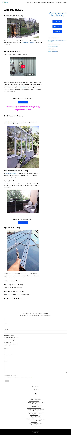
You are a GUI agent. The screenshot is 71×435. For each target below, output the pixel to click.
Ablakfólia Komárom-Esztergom (34, 409)
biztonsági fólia (22, 87)
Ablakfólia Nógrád (34, 410)
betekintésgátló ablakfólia (28, 42)
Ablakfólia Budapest (35, 398)
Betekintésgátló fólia (10, 339)
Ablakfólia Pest (34, 416)
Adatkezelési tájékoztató (10, 375)
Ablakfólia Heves (34, 414)
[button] (68, 2)
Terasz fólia (8, 345)
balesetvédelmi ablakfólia (10, 173)
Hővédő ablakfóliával (8, 122)
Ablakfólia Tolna (33, 420)
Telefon (6, 329)
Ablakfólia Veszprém (33, 423)
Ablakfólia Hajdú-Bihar (34, 413)
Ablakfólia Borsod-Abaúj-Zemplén (34, 402)
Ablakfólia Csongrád (34, 405)
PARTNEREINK (35, 432)
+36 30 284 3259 (23, 102)
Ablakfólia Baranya (34, 399)
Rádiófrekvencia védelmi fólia (12, 344)
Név (5, 316)
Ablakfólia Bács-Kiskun (34, 400)
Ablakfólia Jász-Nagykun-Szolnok (34, 407)
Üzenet (5, 361)
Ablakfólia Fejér (34, 406)
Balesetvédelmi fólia (10, 340)
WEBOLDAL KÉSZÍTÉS (35, 431)
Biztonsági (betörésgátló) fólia (12, 337)
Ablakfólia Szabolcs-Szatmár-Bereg (34, 419)
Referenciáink (57, 31)
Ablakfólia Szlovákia (35, 426)
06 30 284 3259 (35, 386)
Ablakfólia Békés (34, 403)
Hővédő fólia (8, 342)
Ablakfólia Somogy (34, 417)
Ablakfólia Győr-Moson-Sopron (34, 412)
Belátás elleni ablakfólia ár (53, 51)
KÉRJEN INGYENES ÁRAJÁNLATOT (57, 14)
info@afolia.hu (57, 26)
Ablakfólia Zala (34, 424)
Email (5, 323)
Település (6, 348)
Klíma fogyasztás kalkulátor (53, 46)
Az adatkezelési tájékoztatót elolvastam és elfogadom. (19, 377)
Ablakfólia (5, 2)
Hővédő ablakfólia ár (52, 49)
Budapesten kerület (8, 354)
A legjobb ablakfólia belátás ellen (54, 44)
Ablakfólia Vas (34, 421)
